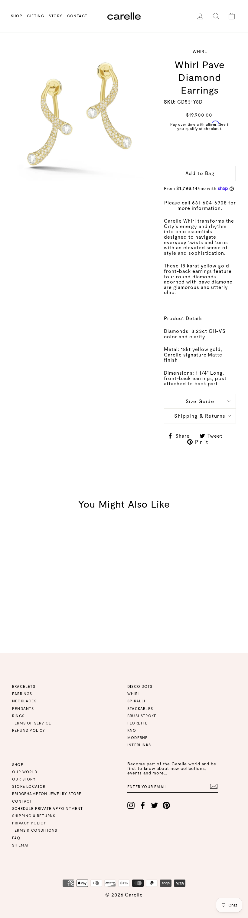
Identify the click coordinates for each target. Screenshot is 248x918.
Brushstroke (141, 716)
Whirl (133, 693)
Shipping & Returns (200, 416)
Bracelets (23, 686)
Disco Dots (139, 686)
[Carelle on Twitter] (154, 805)
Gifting (35, 16)
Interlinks (139, 745)
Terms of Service (31, 723)
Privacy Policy (29, 823)
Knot (133, 730)
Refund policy (28, 730)
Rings (18, 716)
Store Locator (29, 786)
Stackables (140, 708)
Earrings (22, 693)
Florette (137, 723)
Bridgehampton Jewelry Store (46, 793)
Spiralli (136, 701)
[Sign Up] (214, 786)
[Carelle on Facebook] (142, 805)
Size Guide (200, 401)
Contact (77, 16)
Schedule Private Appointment (47, 808)
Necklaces (24, 701)
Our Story (24, 779)
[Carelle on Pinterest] (166, 805)
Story (55, 16)
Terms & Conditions (34, 830)
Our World (24, 772)
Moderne (137, 737)
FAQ (16, 838)
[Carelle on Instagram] (131, 805)
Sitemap (21, 845)
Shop (17, 16)
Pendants (23, 708)
